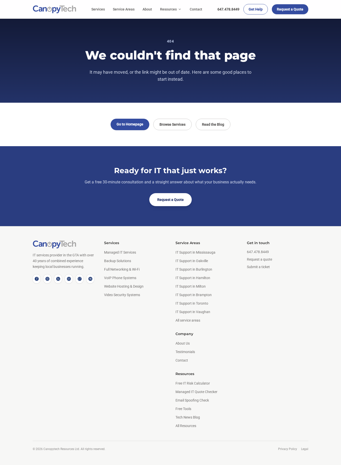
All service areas (187, 320)
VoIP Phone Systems (120, 278)
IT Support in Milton (190, 286)
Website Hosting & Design (124, 286)
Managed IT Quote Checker (196, 392)
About (147, 9)
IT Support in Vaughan (192, 312)
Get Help (256, 9)
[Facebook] (36, 278)
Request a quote (259, 259)
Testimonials (185, 352)
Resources (168, 9)
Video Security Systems (122, 295)
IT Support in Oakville (191, 261)
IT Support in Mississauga (195, 252)
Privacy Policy (287, 449)
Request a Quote (290, 9)
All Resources (185, 426)
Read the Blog (213, 124)
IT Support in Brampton (193, 295)
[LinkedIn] (58, 278)
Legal (304, 449)
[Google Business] (90, 278)
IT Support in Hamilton (192, 278)
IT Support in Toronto (191, 303)
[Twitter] (79, 278)
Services (98, 9)
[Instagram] (47, 278)
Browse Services (172, 124)
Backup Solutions (117, 261)
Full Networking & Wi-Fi (122, 269)
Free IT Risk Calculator (192, 383)
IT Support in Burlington (193, 269)
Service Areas (124, 9)
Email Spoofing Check (192, 400)
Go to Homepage (130, 124)
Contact (196, 9)
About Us (182, 343)
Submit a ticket (258, 267)
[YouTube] (69, 278)
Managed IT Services (120, 252)
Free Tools (183, 409)
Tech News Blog (187, 417)
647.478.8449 (228, 9)
